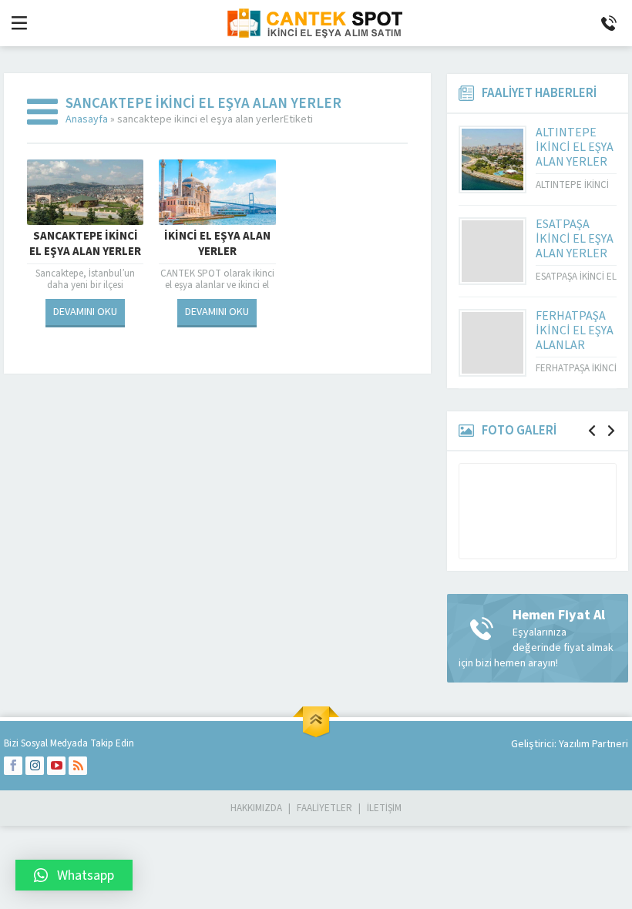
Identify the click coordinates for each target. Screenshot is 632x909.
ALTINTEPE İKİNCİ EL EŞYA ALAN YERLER (575, 147)
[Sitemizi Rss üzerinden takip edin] (78, 765)
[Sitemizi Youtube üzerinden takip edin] (56, 765)
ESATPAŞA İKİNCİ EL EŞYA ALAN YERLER (575, 239)
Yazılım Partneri (593, 744)
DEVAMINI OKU (85, 312)
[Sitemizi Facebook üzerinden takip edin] (13, 765)
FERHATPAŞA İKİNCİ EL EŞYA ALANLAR (575, 330)
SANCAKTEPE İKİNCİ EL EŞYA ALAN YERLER (85, 244)
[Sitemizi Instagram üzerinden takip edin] (34, 765)
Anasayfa (87, 119)
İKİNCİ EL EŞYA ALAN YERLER (217, 244)
